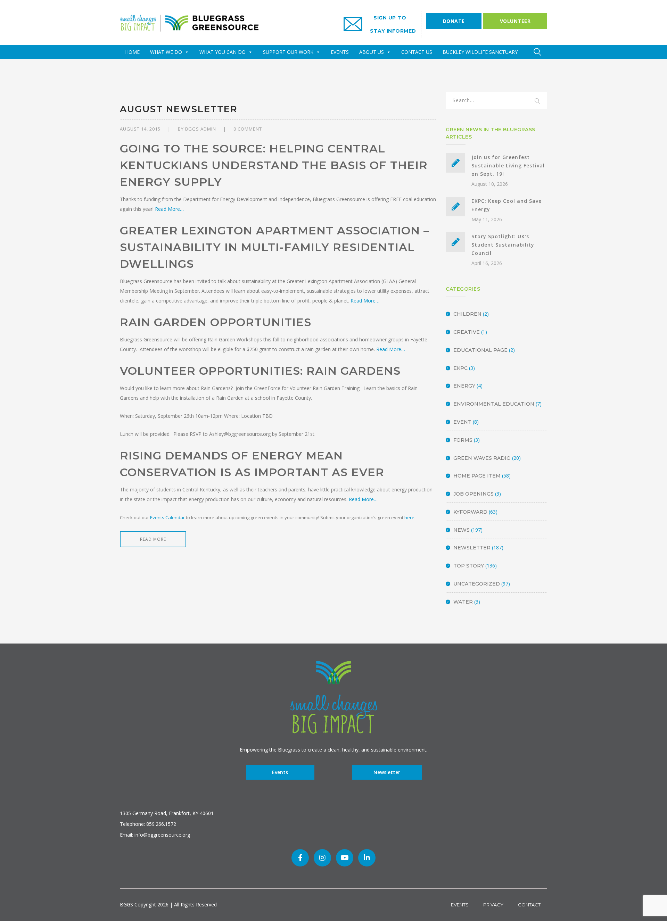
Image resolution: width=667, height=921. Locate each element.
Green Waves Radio (482, 458)
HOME (132, 52)
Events (280, 772)
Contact (529, 904)
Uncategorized (476, 584)
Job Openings (473, 494)
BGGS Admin (200, 129)
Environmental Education (493, 404)
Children (467, 314)
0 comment (247, 129)
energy (464, 386)
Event (462, 422)
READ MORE (153, 539)
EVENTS (340, 52)
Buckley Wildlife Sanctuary (480, 52)
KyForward (470, 512)
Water (463, 602)
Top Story (468, 566)
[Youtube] (344, 857)
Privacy (493, 904)
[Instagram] (322, 857)
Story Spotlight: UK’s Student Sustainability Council (502, 244)
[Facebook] (300, 857)
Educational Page (480, 350)
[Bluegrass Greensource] (189, 22)
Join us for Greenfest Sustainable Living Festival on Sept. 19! (508, 165)
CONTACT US (416, 52)
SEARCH (537, 101)
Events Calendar (167, 517)
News (461, 530)
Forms (462, 440)
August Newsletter (179, 109)
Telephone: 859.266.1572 (148, 824)
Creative (466, 332)
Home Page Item (477, 476)
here (409, 517)
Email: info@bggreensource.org (155, 834)
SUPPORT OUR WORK (288, 52)
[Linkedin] (367, 857)
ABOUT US (371, 52)
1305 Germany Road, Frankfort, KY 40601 (167, 813)
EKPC (460, 368)
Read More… (169, 209)
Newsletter (472, 548)
